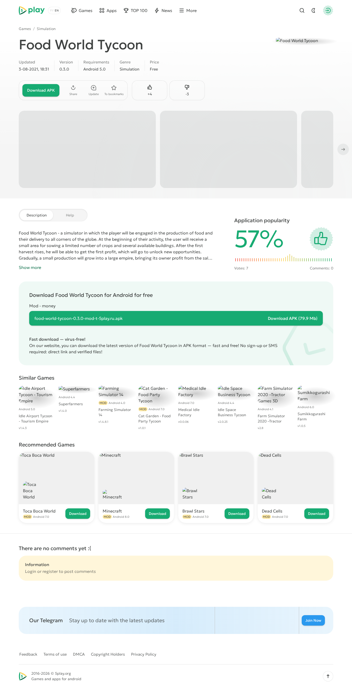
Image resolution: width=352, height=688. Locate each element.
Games (25, 28)
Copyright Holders (108, 654)
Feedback (28, 654)
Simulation (46, 28)
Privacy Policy (143, 654)
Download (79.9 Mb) (293, 318)
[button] (328, 676)
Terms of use (55, 654)
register (50, 571)
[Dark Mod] (313, 10)
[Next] (342, 149)
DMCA (79, 654)
